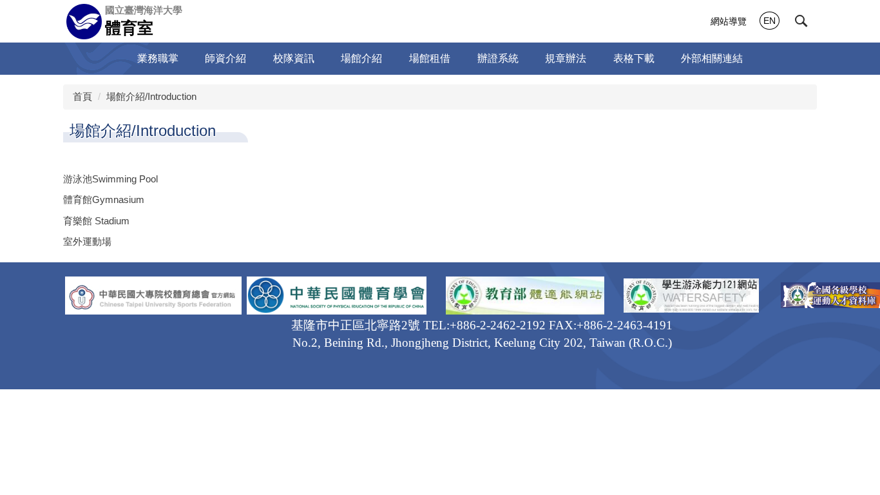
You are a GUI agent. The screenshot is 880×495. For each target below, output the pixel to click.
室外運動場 (87, 241)
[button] (801, 21)
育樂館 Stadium (96, 220)
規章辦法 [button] (565, 58)
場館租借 (429, 58)
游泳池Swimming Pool (110, 178)
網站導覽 (729, 21)
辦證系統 (498, 58)
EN (769, 20)
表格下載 (634, 58)
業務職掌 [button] (157, 58)
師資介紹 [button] (225, 58)
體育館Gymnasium (103, 199)
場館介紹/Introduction (151, 96)
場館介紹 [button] (361, 58)
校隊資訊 (293, 58)
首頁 (82, 96)
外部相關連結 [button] (712, 58)
